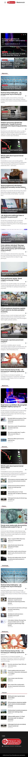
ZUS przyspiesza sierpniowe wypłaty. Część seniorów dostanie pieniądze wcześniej (13, 302)
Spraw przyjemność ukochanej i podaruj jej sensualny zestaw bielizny (13, 180)
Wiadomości (21, 2)
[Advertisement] (14, 19)
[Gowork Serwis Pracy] (11, 2)
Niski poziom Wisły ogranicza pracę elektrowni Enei (7, 64)
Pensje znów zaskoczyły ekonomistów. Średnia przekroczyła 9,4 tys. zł (14, 526)
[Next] (25, 39)
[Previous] (2, 39)
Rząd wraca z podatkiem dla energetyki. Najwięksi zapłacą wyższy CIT (13, 40)
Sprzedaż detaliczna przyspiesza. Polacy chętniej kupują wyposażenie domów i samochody (17, 420)
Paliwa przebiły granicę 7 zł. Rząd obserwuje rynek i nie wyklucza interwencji (16, 718)
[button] (14, 54)
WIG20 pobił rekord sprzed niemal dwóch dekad (12, 156)
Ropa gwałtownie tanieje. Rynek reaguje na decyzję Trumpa (11, 273)
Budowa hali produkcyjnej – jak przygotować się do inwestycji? (11, 87)
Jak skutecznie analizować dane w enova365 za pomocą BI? (12, 210)
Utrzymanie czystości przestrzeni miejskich (12, 340)
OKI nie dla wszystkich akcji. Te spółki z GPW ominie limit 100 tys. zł (13, 54)
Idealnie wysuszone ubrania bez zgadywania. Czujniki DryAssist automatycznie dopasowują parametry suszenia (14, 116)
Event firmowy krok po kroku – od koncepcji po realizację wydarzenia (12, 365)
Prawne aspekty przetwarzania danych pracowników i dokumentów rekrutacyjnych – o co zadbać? (17, 672)
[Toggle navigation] (5, 2)
